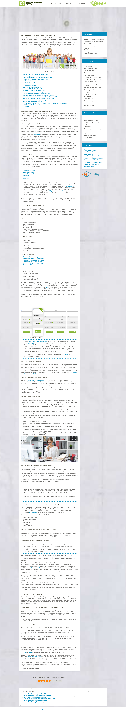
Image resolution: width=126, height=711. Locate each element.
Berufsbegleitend (88, 122)
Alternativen (87, 118)
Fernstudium (49, 3)
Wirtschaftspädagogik (28, 169)
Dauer (85, 124)
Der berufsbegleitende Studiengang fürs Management (35, 100)
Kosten (66, 354)
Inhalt (85, 131)
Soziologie (26, 178)
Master (47, 287)
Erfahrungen (87, 126)
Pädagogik (26, 175)
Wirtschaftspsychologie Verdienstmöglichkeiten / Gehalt (39, 698)
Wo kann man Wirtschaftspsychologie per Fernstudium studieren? (38, 95)
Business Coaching (89, 70)
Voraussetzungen (32, 343)
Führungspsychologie (89, 75)
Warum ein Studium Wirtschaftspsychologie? (33, 92)
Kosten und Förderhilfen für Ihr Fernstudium (32, 88)
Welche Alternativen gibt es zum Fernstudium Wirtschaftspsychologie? (39, 96)
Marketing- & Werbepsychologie (92, 87)
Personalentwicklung (28, 265)
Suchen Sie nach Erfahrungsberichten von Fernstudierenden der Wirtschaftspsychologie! (46, 103)
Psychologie (37, 134)
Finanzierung (87, 129)
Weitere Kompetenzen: (30, 85)
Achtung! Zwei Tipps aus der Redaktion (32, 101)
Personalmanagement (29, 170)
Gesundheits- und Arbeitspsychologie (33, 261)
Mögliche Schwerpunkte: (30, 84)
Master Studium (70, 3)
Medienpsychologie (89, 90)
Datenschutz (50, 709)
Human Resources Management (31, 173)
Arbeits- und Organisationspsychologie (33, 263)
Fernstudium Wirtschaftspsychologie (38, 341)
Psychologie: (27, 80)
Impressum (43, 709)
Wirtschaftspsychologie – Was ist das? (31, 76)
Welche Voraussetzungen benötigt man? (32, 87)
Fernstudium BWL (36, 567)
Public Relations (88, 98)
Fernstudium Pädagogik (30, 702)
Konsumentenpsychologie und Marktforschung (92, 84)
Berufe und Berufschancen (91, 120)
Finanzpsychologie (89, 73)
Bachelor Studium (59, 3)
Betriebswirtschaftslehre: (30, 82)
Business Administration (90, 68)
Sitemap (56, 709)
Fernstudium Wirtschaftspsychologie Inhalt (35, 694)
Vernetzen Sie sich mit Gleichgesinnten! (34, 105)
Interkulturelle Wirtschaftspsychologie (93, 162)
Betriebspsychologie (89, 66)
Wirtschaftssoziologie (28, 172)
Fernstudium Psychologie (34, 656)
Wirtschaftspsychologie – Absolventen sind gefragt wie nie (36, 74)
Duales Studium (80, 3)
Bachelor (35, 285)
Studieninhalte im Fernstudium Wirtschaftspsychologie (35, 79)
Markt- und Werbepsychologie (31, 257)
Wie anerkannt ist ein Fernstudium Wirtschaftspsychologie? (36, 93)
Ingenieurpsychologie (89, 79)
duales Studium (33, 512)
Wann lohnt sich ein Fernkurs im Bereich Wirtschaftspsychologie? (38, 98)
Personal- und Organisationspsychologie (33, 260)
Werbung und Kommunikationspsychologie (91, 52)
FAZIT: (26, 106)
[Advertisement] (63, 18)
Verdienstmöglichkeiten (90, 135)
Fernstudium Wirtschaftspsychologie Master (36, 700)
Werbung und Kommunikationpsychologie (34, 258)
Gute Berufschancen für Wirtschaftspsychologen (34, 90)
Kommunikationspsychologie (91, 81)
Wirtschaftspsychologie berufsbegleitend (35, 697)
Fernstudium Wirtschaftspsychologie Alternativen (37, 695)
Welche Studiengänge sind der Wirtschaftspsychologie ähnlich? (37, 77)
